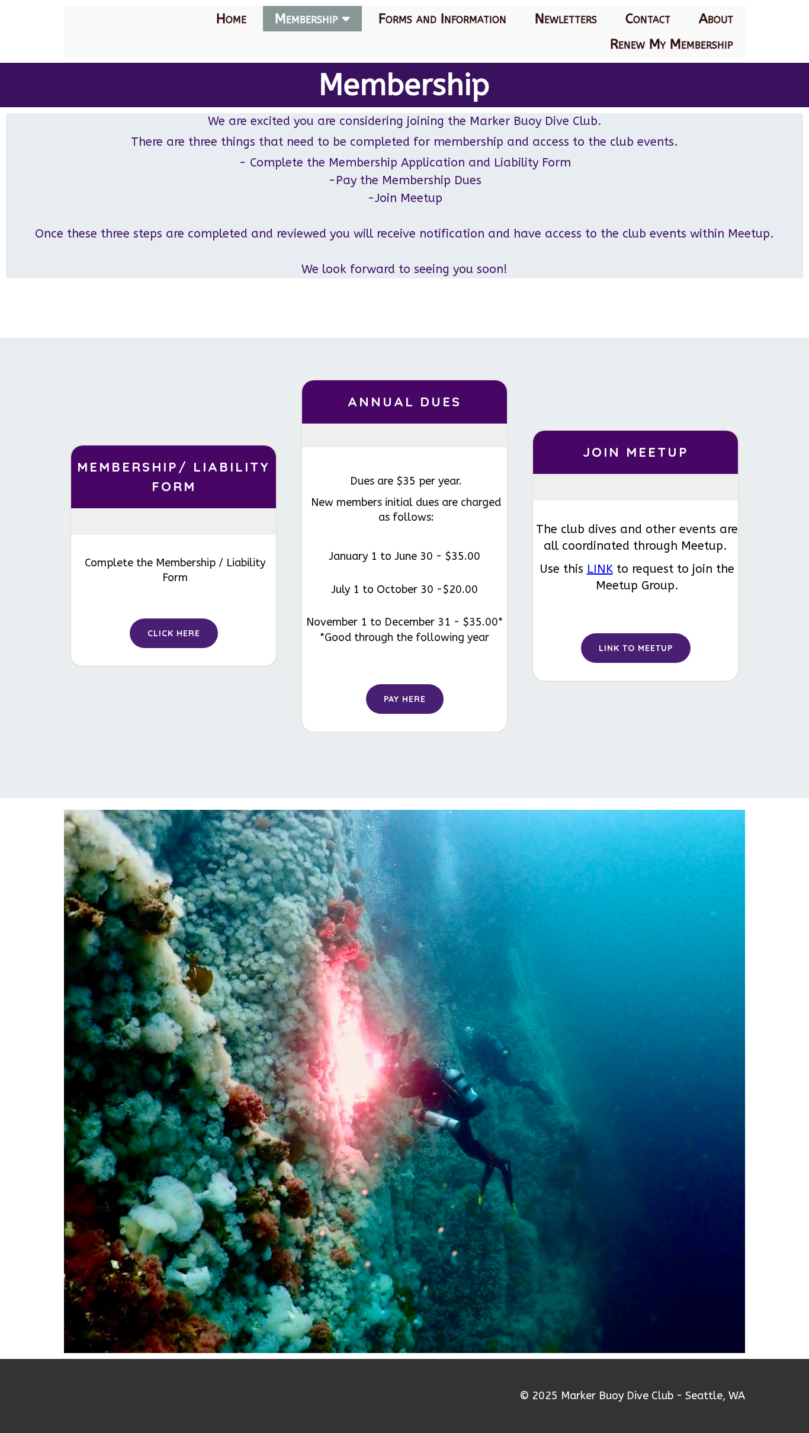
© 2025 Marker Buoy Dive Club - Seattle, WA (632, 1395)
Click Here (173, 633)
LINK (600, 569)
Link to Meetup (636, 648)
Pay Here (405, 699)
